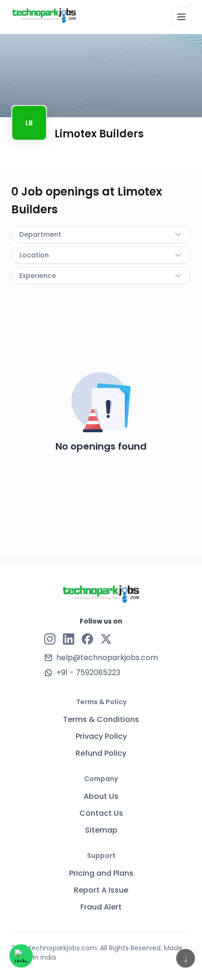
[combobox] (101, 234)
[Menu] (181, 17)
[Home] (44, 15)
